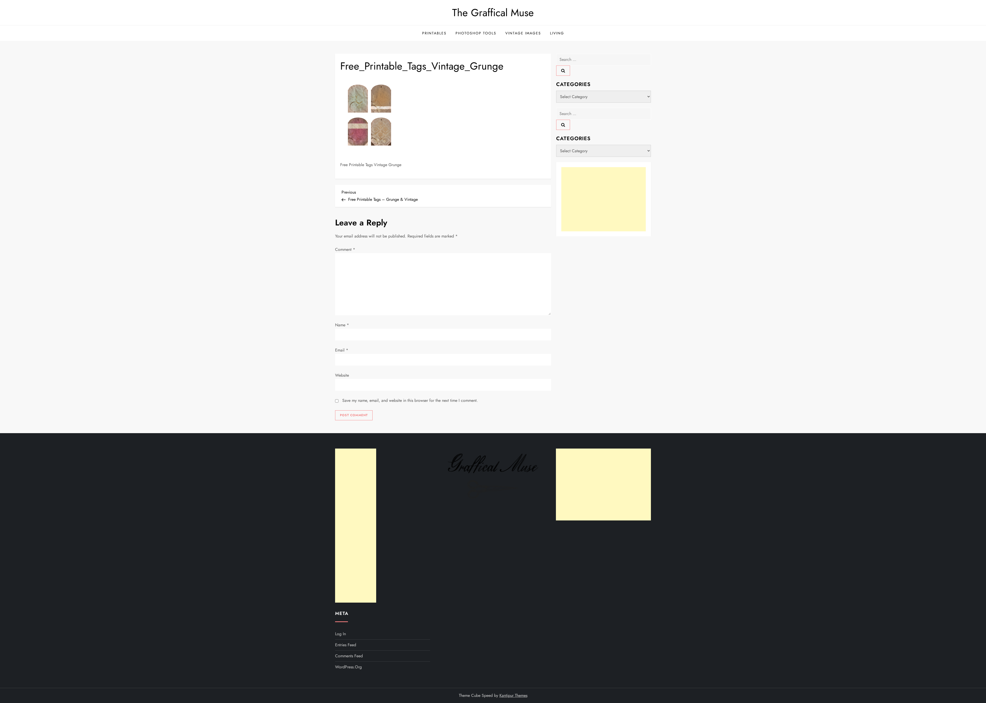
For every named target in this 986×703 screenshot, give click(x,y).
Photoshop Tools (476, 33)
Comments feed (349, 656)
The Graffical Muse (493, 12)
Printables (434, 33)
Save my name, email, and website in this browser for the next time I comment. (410, 400)
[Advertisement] (603, 199)
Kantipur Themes (513, 695)
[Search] (563, 70)
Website (342, 375)
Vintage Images (523, 33)
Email (341, 350)
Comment (345, 249)
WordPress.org (348, 667)
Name (342, 325)
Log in (340, 634)
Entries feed (345, 645)
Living (557, 33)
